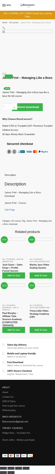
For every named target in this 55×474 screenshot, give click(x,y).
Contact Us (8, 396)
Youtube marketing (40, 261)
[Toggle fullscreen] (18, 468)
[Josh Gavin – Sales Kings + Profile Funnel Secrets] (13, 247)
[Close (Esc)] (3, 468)
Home (4, 23)
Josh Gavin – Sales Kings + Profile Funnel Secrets (12, 267)
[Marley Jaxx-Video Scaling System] (41, 247)
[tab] (27, 175)
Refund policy (9, 410)
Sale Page (10, 209)
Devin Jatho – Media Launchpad (18, 440)
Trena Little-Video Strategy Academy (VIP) (39, 313)
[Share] (10, 468)
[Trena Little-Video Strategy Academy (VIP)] (41, 293)
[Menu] (4, 5)
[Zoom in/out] (26, 468)
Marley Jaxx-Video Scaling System (39, 266)
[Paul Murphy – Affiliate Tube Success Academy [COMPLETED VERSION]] (13, 293)
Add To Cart (13, 275)
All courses (13, 23)
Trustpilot (48, 125)
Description (10, 175)
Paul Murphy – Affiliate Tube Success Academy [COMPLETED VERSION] (12, 319)
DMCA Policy (9, 401)
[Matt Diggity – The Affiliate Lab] (5, 74)
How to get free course (13, 405)
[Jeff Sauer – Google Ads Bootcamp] (3, 74)
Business (6, 308)
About (5, 392)
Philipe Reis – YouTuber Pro (16, 433)
